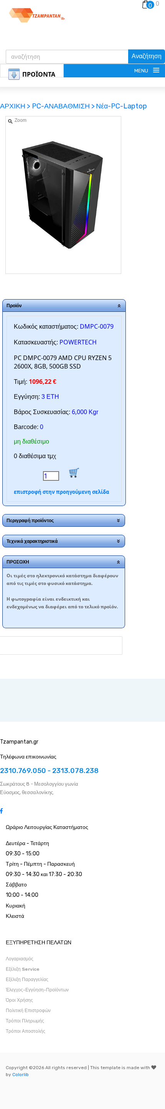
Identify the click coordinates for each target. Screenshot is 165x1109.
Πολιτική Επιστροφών (28, 1010)
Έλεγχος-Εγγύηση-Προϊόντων (37, 990)
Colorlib (20, 1074)
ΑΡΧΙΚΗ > (16, 106)
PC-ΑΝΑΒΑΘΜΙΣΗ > (63, 106)
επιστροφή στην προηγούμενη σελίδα (61, 491)
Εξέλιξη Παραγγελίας (27, 979)
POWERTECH (78, 342)
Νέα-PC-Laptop (121, 106)
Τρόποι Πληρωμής (25, 1021)
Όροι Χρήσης (19, 1000)
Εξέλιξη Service (23, 969)
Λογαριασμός (19, 959)
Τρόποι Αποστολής (25, 1031)
